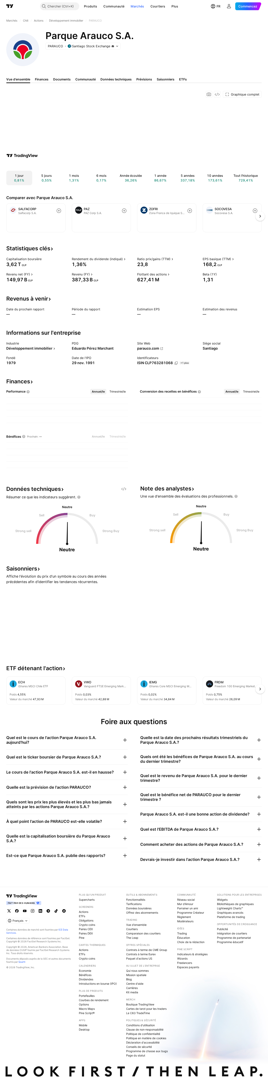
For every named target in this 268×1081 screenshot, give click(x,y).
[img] (113, 46)
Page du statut (135, 1055)
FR (218, 6)
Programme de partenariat (234, 937)
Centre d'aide (134, 983)
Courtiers (157, 6)
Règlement (184, 917)
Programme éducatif (230, 942)
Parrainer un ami (187, 908)
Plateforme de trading (231, 917)
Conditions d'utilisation (140, 1025)
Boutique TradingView (140, 1004)
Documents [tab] (62, 79)
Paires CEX (86, 929)
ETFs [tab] (183, 79)
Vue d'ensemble (136, 924)
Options (84, 1004)
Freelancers (184, 962)
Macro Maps (87, 1008)
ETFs (82, 916)
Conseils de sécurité (139, 1046)
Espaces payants (188, 967)
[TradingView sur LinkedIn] (40, 911)
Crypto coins (87, 924)
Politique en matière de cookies (146, 1038)
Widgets (222, 899)
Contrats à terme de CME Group (146, 950)
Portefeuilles (87, 995)
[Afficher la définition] (44, 259)
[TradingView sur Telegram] (48, 911)
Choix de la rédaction (190, 942)
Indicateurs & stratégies (192, 954)
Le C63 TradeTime (138, 1013)
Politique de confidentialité (143, 1033)
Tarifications (134, 904)
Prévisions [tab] (144, 79)
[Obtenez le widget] (217, 94)
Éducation (183, 937)
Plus (174, 6)
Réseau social (186, 899)
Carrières (132, 988)
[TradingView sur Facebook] (17, 911)
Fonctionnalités (135, 899)
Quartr (21, 961)
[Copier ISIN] (176, 363)
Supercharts (87, 899)
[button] (100, 6)
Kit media (132, 992)
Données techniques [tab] (116, 79)
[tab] (98, 391)
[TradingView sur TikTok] (56, 911)
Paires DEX (86, 933)
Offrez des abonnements (142, 912)
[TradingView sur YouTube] (24, 911)
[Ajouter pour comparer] (59, 210)
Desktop (84, 1029)
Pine (81, 937)
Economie (85, 970)
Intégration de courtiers (232, 933)
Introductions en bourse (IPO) (98, 983)
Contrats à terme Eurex (141, 954)
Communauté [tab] (85, 79)
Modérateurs (185, 921)
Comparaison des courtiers (143, 933)
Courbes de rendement (93, 1000)
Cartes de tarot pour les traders (146, 1008)
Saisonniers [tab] (165, 79)
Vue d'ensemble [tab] (18, 79)
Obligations (86, 920)
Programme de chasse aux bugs (147, 1051)
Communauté (113, 6)
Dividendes (86, 979)
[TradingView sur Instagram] (32, 911)
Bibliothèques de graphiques (235, 904)
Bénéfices (85, 975)
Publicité (222, 929)
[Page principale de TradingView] (9, 6)
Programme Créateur (190, 912)
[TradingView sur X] (9, 911)
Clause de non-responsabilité (144, 1029)
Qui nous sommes (137, 970)
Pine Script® (87, 1013)
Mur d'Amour (185, 904)
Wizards (182, 958)
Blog (129, 979)
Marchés (137, 6)
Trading (182, 933)
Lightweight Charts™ (230, 908)
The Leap (132, 937)
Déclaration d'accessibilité (143, 1042)
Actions (83, 911)
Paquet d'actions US (139, 958)
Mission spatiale (136, 975)
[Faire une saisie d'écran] (209, 94)
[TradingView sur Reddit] (64, 911)
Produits (90, 6)
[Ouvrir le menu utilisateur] (229, 6)
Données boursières (138, 908)
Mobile (83, 1025)
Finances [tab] (41, 79)
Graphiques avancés (230, 912)
